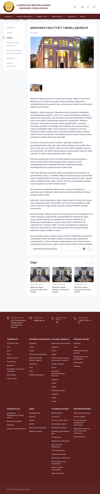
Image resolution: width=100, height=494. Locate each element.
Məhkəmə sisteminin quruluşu (81, 352)
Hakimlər (77, 366)
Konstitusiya (11, 362)
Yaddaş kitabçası (57, 364)
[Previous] (87, 262)
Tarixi (75, 347)
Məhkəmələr (78, 363)
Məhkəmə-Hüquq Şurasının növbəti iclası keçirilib (38, 289)
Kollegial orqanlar (60, 339)
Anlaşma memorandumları (16, 429)
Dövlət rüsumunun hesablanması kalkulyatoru (80, 422)
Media (31, 409)
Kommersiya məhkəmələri (60, 458)
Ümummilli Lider (12, 343)
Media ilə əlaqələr (35, 431)
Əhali (9, 354)
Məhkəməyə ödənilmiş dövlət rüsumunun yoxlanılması (82, 431)
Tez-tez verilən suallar (59, 420)
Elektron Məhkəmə (82, 409)
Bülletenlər (10, 58)
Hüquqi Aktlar (13, 409)
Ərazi (9, 351)
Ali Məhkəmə (56, 437)
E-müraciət (55, 417)
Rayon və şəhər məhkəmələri (57, 468)
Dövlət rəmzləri (12, 358)
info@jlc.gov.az (39, 320)
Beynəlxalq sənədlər (14, 421)
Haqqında (10, 27)
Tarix (8, 347)
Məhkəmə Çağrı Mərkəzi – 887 (61, 432)
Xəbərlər (32, 417)
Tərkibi (9, 32)
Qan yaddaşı (11, 375)
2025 (31, 367)
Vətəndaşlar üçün (60, 409)
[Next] (92, 262)
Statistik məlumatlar (11, 64)
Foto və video (12, 379)
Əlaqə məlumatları (58, 473)
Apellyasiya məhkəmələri (60, 441)
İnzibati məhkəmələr (58, 454)
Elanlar (53, 367)
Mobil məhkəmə (79, 437)
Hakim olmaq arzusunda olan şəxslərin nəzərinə (60, 359)
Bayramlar (10, 365)
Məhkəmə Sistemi (81, 339)
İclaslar (25, 19)
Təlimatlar (10, 425)
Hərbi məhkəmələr (58, 450)
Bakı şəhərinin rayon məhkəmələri (58, 462)
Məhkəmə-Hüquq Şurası (40, 339)
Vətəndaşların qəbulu (59, 424)
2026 (31, 371)
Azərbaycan (12, 339)
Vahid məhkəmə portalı (82, 413)
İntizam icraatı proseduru (12, 44)
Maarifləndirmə (34, 413)
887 (57, 322)
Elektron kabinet (79, 417)
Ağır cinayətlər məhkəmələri (56, 446)
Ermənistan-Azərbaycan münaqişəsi (16, 370)
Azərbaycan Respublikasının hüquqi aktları (15, 415)
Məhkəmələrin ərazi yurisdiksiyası (81, 358)
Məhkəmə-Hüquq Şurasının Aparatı (13, 51)
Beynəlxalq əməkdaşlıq (37, 428)
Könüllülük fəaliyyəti (58, 428)
